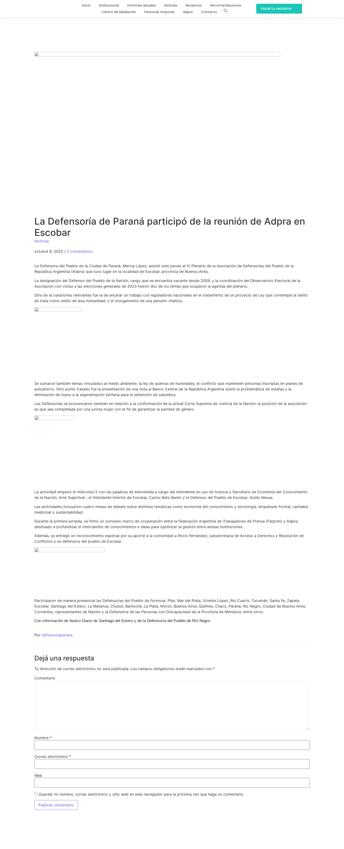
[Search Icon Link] (225, 11)
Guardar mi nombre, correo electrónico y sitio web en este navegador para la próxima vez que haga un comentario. (141, 794)
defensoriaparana (57, 635)
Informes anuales (141, 5)
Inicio (86, 5)
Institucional (109, 5)
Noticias (170, 5)
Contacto (209, 12)
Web (38, 775)
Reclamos (194, 5)
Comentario (44, 678)
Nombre (43, 738)
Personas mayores (159, 12)
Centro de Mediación (119, 12)
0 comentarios (79, 251)
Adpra (188, 12)
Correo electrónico (52, 756)
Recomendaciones (225, 5)
